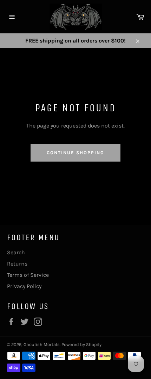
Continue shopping (75, 152)
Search (16, 252)
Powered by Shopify (81, 344)
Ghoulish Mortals (42, 344)
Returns (17, 263)
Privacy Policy (24, 286)
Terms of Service (28, 275)
